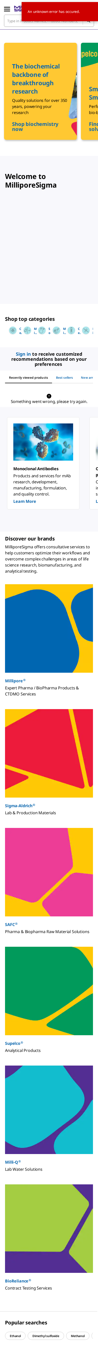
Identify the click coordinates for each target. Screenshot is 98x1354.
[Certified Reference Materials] (11, 330)
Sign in (23, 354)
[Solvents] (40, 330)
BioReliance (18, 1281)
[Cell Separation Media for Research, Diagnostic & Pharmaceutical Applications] (70, 330)
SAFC (11, 924)
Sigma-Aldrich (20, 805)
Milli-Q (13, 1162)
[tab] (28, 377)
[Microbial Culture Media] (55, 330)
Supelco (14, 1043)
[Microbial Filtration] (26, 330)
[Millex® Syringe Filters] (84, 330)
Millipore (15, 681)
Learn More (24, 501)
